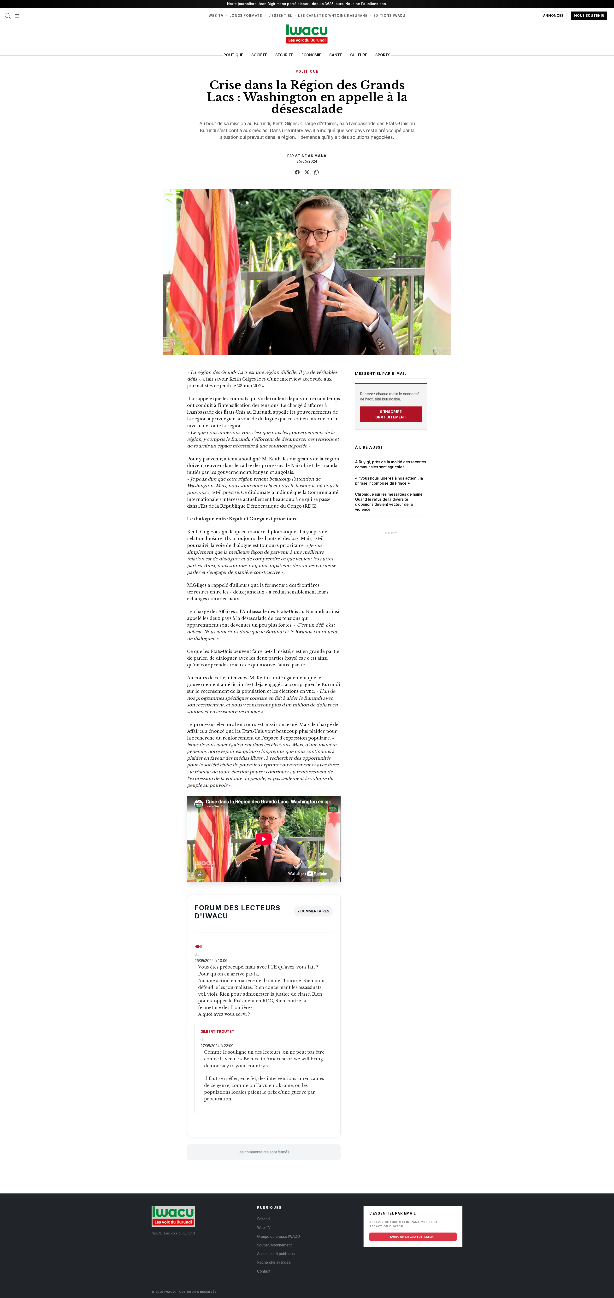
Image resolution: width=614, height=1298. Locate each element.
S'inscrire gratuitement (391, 414)
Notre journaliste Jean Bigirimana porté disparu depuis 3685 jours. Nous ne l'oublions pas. (307, 4)
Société (259, 55)
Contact (263, 1271)
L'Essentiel (280, 16)
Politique (233, 55)
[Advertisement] (391, 609)
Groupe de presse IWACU (278, 1236)
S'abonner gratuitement (413, 1237)
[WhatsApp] (316, 172)
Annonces (553, 16)
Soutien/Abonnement (274, 1245)
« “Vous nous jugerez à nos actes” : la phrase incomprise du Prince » (389, 481)
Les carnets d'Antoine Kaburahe (332, 16)
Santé (335, 55)
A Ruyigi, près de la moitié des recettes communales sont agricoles (390, 464)
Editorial (263, 1219)
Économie (311, 55)
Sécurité (284, 55)
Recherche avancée (274, 1262)
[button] (17, 13)
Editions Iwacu (389, 16)
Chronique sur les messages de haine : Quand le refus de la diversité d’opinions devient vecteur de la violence (390, 501)
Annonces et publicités (276, 1253)
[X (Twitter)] (307, 172)
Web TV (216, 16)
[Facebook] (297, 172)
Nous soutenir (589, 16)
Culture (358, 55)
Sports (382, 55)
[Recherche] (8, 13)
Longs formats (246, 16)
